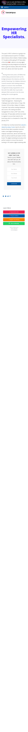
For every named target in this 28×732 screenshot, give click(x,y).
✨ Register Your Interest (13, 219)
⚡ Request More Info (14, 212)
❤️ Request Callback (13, 215)
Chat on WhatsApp (15, 223)
